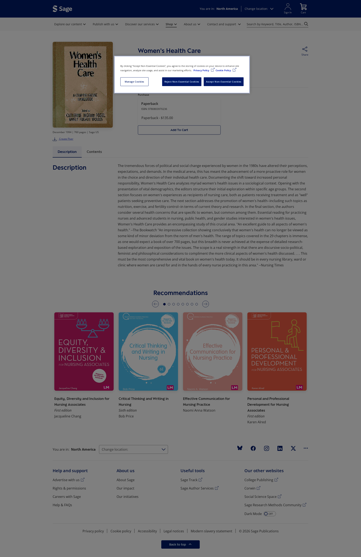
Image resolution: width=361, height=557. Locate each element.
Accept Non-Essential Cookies (223, 81)
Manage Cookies (134, 81)
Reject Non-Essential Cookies (181, 81)
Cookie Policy (223, 70)
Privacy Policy (201, 70)
